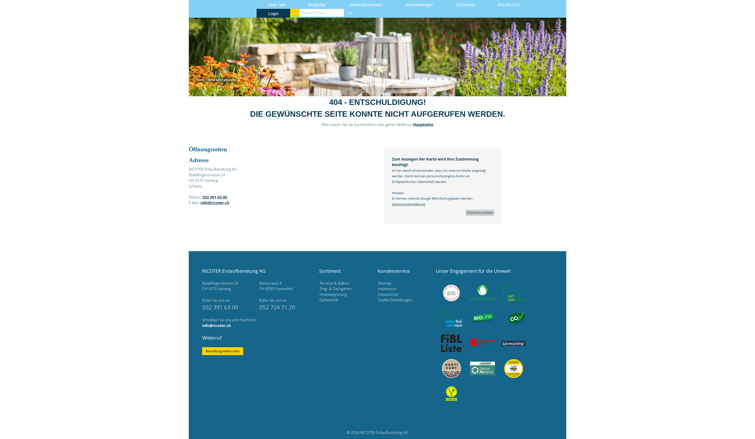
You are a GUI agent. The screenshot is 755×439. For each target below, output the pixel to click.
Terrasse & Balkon (334, 283)
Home (201, 80)
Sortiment (465, 4)
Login (273, 13)
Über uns (276, 4)
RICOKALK (509, 4)
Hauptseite (423, 124)
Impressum (387, 288)
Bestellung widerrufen (223, 351)
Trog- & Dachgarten (335, 288)
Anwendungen (419, 4)
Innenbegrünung (333, 294)
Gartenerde (328, 299)
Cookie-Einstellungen (395, 299)
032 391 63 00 (215, 197)
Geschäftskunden (366, 4)
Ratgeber (317, 4)
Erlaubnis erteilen (480, 212)
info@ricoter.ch (215, 202)
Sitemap (384, 283)
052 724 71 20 (277, 307)
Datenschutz (388, 294)
